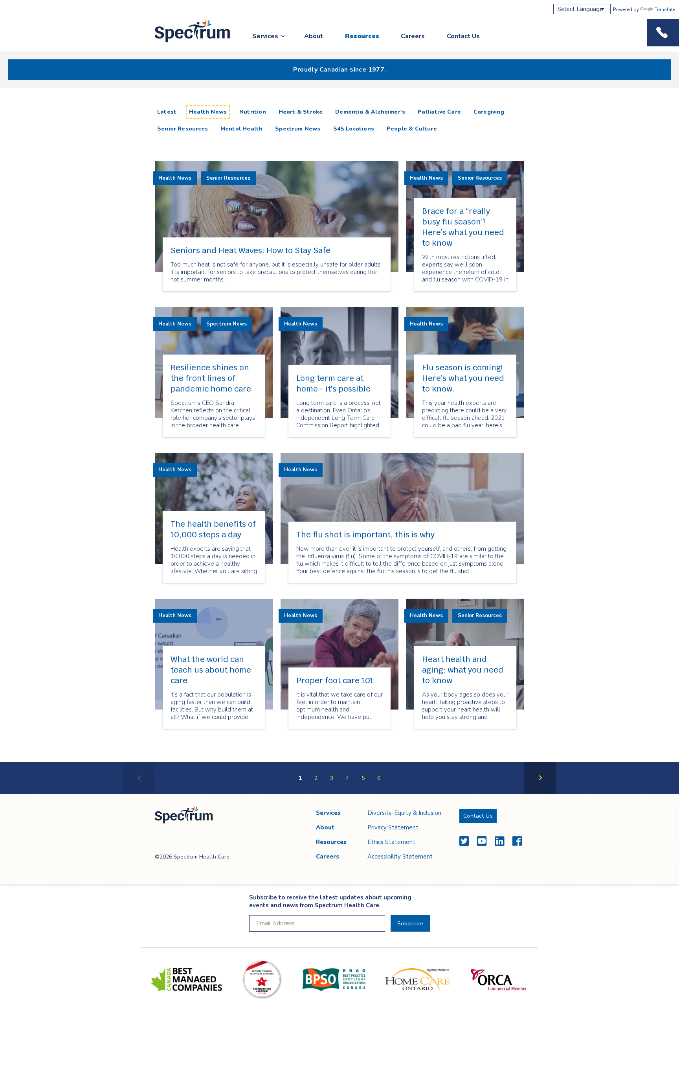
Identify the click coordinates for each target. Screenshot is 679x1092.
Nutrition (252, 112)
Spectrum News (297, 128)
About (313, 36)
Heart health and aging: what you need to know (462, 670)
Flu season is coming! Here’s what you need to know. (463, 378)
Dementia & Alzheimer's (370, 112)
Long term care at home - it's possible (333, 383)
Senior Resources (182, 128)
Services (265, 36)
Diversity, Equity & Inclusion (404, 813)
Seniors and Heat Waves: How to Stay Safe (250, 250)
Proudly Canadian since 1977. (339, 69)
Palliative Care (439, 112)
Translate (665, 9)
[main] (339, 449)
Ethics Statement (391, 842)
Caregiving (488, 112)
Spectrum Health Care (185, 42)
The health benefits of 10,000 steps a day (213, 529)
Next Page (540, 793)
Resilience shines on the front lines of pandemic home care (211, 378)
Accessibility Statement (400, 856)
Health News (208, 112)
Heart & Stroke (301, 112)
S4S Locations (353, 128)
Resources (362, 36)
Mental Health (241, 128)
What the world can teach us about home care (211, 670)
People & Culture (412, 128)
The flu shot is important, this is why (365, 534)
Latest (168, 112)
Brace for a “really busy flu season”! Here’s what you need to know (463, 227)
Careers (413, 36)
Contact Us (463, 36)
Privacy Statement (392, 827)
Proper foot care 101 (335, 680)
